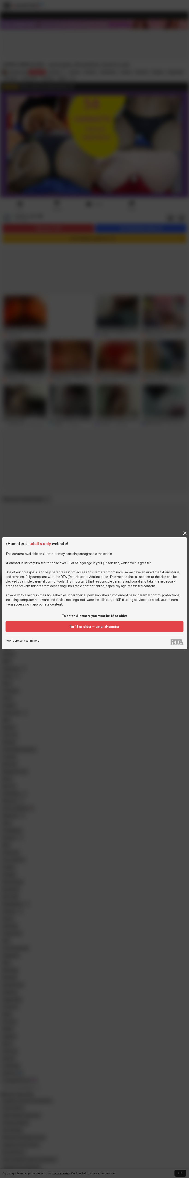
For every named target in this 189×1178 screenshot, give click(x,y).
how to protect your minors (22, 640)
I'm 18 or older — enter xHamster (94, 627)
